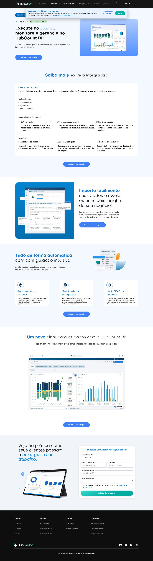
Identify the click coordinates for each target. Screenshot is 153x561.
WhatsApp (112, 462)
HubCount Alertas (46, 534)
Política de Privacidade (64, 15)
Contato (17, 534)
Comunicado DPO (97, 534)
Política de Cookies (97, 529)
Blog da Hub (69, 523)
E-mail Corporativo (88, 462)
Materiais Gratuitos (71, 529)
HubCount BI (44, 523)
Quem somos (19, 523)
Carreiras (18, 529)
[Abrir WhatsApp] (5, 556)
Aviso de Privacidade (97, 523)
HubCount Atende (46, 529)
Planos (96, 4)
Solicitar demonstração (29, 57)
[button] (43, 4)
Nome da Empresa (88, 470)
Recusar (108, 13)
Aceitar (120, 13)
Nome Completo (87, 455)
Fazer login (126, 4)
